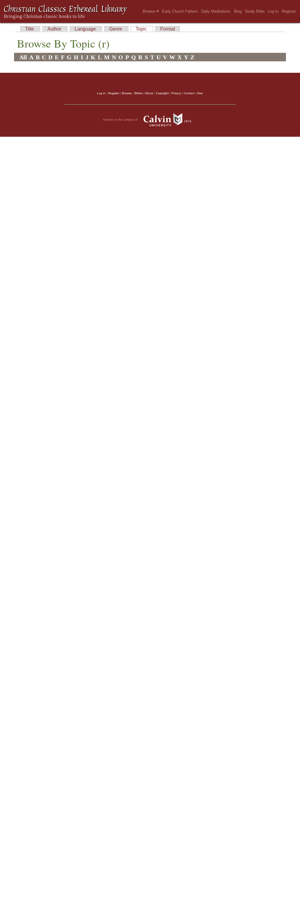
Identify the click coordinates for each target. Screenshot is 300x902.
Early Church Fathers (180, 11)
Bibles (138, 93)
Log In (273, 11)
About (149, 93)
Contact (189, 93)
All (23, 57)
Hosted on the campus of (120, 119)
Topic (142, 28)
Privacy (176, 93)
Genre (116, 28)
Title (30, 28)
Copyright (162, 93)
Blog (238, 11)
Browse (149, 11)
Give (200, 93)
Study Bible (255, 11)
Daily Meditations (216, 11)
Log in (101, 93)
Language (86, 28)
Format (167, 28)
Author (54, 28)
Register (289, 11)
